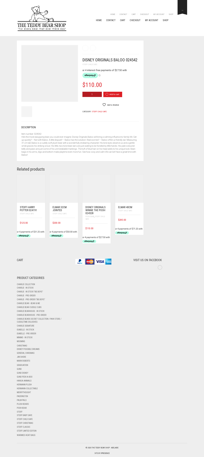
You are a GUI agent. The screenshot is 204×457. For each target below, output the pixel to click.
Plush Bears (23, 404)
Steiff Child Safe (89, 64)
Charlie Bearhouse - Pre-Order (31, 315)
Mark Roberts (23, 361)
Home (112, 14)
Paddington (22, 396)
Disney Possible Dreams (28, 349)
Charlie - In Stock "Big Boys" (30, 291)
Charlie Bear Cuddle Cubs (29, 307)
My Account (158, 14)
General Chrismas (25, 353)
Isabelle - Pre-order (26, 333)
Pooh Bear (89, 216)
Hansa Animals (24, 380)
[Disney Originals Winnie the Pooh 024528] (85, 48)
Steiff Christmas (25, 423)
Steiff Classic (23, 427)
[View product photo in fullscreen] (73, 97)
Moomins (21, 341)
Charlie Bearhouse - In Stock (30, 311)
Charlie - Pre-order (26, 295)
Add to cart (114, 94)
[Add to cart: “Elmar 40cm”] (139, 219)
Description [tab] (28, 127)
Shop (171, 14)
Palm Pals (22, 400)
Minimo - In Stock (24, 337)
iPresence (105, 453)
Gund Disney (22, 373)
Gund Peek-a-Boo (24, 377)
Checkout (144, 14)
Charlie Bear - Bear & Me (28, 303)
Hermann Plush (24, 384)
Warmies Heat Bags (26, 435)
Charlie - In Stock (25, 288)
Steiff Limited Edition (26, 431)
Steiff (19, 412)
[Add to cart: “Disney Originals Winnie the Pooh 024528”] (107, 228)
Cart (134, 14)
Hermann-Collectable (27, 388)
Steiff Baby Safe (24, 415)
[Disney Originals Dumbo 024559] (93, 48)
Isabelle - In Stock (25, 329)
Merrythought (24, 392)
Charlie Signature (25, 326)
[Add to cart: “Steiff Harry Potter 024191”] (41, 222)
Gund (19, 369)
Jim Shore (21, 357)
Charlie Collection (26, 284)
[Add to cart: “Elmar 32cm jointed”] (74, 222)
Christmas (22, 345)
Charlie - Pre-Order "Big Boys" (31, 299)
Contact (123, 14)
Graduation (22, 365)
